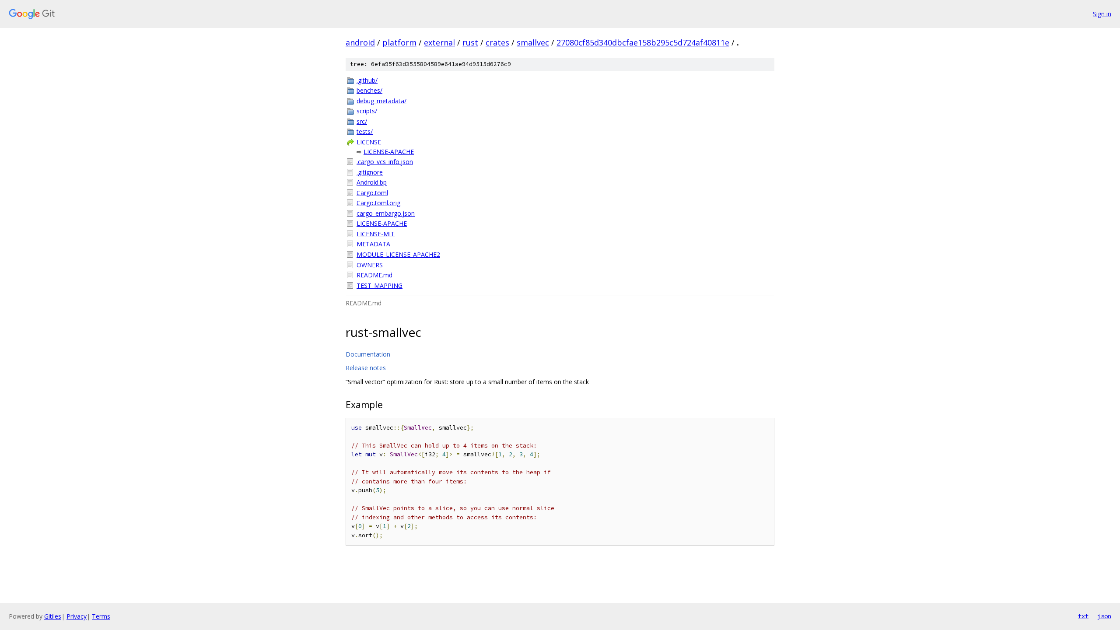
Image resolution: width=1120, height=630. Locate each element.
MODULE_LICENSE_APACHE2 (398, 254)
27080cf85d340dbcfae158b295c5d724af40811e (642, 42)
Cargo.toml (372, 193)
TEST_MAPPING (379, 285)
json (1104, 616)
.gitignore (370, 172)
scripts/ (367, 111)
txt (1083, 616)
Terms (101, 616)
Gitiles (52, 616)
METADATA (373, 244)
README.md (374, 275)
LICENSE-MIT (376, 234)
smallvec (533, 42)
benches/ (369, 90)
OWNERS (370, 265)
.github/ (367, 80)
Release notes (366, 368)
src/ (362, 121)
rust (470, 42)
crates (497, 42)
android (360, 42)
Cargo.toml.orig (378, 203)
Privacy (76, 616)
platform (399, 42)
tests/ (365, 131)
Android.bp (372, 182)
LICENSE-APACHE (389, 151)
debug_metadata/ (381, 101)
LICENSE (369, 142)
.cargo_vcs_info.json (385, 162)
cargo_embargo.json (386, 213)
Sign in (1102, 14)
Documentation (368, 354)
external (439, 42)
